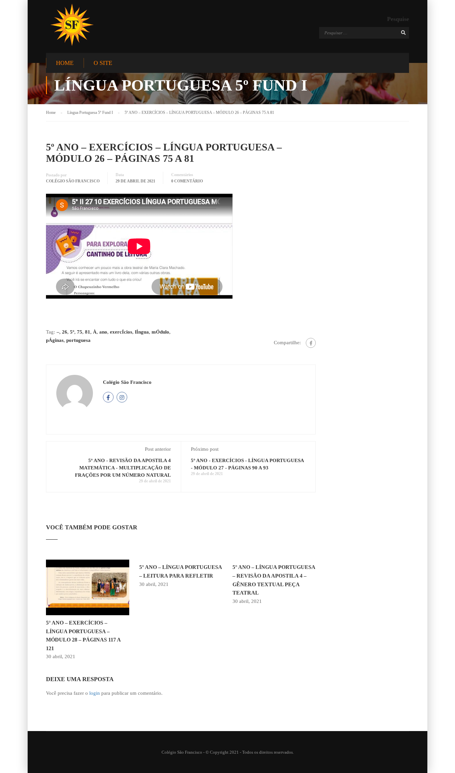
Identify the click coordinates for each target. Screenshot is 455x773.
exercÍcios (121, 332)
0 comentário (187, 181)
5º (72, 332)
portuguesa (78, 340)
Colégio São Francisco (73, 181)
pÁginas (55, 340)
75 (79, 332)
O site (103, 63)
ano (103, 332)
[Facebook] (311, 343)
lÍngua (142, 332)
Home (65, 63)
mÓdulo (160, 332)
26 (64, 332)
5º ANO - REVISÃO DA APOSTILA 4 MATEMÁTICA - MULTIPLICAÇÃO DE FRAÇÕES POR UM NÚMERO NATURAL (123, 468)
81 (87, 332)
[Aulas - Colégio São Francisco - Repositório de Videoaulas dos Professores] (72, 24)
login (94, 693)
